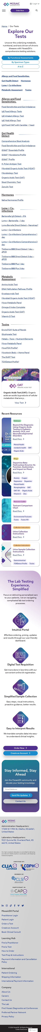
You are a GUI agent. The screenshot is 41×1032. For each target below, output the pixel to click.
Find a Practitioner (10, 942)
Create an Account (19, 753)
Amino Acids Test (10, 284)
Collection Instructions (22, 527)
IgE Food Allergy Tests (12, 111)
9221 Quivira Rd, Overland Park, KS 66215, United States (17, 842)
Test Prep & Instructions (13, 955)
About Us (6, 991)
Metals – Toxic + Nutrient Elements (17, 339)
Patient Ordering (9, 972)
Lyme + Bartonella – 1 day (13, 220)
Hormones (26, 80)
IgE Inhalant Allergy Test (13, 116)
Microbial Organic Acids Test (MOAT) (18, 168)
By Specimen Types (20, 62)
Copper (24, 478)
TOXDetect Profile (20, 564)
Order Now (20, 10)
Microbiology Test (10, 173)
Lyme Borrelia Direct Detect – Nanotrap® (20, 225)
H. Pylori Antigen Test (11, 164)
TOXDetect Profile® (10, 361)
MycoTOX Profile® (10, 348)
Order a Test (7, 923)
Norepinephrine (19, 487)
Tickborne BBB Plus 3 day (13, 268)
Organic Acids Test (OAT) (13, 177)
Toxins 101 (25, 520)
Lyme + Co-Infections (11, 229)
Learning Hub (8, 938)
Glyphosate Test (9, 334)
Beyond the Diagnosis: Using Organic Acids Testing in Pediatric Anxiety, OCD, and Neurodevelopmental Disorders (23, 430)
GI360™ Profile (8, 159)
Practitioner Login (10, 915)
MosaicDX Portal (10, 911)
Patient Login (8, 919)
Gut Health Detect (10, 80)
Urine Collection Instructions (20, 532)
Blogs (16, 459)
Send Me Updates (20, 795)
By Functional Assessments (20, 58)
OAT (29, 448)
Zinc (24, 494)
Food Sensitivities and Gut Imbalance (18, 106)
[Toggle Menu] (4, 11)
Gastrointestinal (19, 560)
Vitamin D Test (8, 316)
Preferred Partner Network (14, 1012)
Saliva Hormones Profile (12, 200)
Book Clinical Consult (11, 932)
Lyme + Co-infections (11, 85)
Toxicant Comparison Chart (23, 506)
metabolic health (20, 448)
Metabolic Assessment (12, 90)
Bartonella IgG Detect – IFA (14, 216)
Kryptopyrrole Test (10, 293)
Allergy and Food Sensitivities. (16, 76)
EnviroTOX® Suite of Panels (14, 329)
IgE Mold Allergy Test (11, 120)
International (8, 968)
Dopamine (28, 481)
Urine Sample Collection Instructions (24, 550)
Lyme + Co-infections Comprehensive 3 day (19, 243)
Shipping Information (11, 977)
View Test (19, 402)
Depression (18, 481)
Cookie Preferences (21, 1029)
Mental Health (19, 445)
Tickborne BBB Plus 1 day (13, 263)
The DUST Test (8, 357)
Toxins (28, 90)
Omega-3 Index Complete (13, 307)
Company (6, 987)
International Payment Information (18, 981)
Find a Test (6, 946)
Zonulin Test (7, 186)
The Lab (5, 1004)
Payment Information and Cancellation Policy (19, 961)
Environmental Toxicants (22, 517)
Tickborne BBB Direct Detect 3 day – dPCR (18, 258)
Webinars (17, 421)
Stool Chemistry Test (11, 182)
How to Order (8, 951)
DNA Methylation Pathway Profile (17, 289)
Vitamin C (17, 494)
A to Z (20, 66)
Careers (5, 995)
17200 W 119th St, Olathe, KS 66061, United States (18, 830)
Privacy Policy (8, 1016)
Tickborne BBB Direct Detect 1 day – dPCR (18, 251)
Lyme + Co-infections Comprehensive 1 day (19, 236)
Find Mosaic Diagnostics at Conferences (20, 1008)
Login (35, 4)
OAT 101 (17, 491)
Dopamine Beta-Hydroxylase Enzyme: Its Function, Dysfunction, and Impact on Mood (24, 465)
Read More (17, 439)
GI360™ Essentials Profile (13, 150)
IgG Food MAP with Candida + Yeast (18, 125)
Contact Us (20, 801)
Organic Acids (19, 451)
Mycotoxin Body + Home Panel (15, 352)
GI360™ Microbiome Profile (14, 154)
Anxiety (16, 478)
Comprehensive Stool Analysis (15, 141)
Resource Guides (20, 501)
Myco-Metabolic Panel (12, 302)
